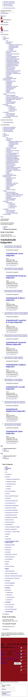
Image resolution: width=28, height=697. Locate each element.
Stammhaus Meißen (7, 4)
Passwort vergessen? (6, 692)
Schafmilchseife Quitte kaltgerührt (14, 432)
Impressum (16, 647)
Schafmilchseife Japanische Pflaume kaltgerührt (16, 343)
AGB (15, 650)
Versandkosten (5, 629)
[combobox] (7, 12)
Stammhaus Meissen (8, 130)
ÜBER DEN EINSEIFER (8, 1)
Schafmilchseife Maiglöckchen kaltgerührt (15, 410)
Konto (2, 216)
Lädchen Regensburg (8, 5)
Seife (4, 228)
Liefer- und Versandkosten (10, 658)
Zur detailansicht (12, 265)
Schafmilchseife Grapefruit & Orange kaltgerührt (16, 321)
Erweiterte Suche (4, 13)
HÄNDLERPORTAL (9, 8)
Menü (2, 32)
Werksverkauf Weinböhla (9, 3)
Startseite (5, 226)
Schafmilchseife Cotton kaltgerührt (14, 254)
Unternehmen (4, 651)
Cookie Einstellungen (17, 663)
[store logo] (3, 16)
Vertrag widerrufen (16, 659)
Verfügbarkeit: (9, 261)
